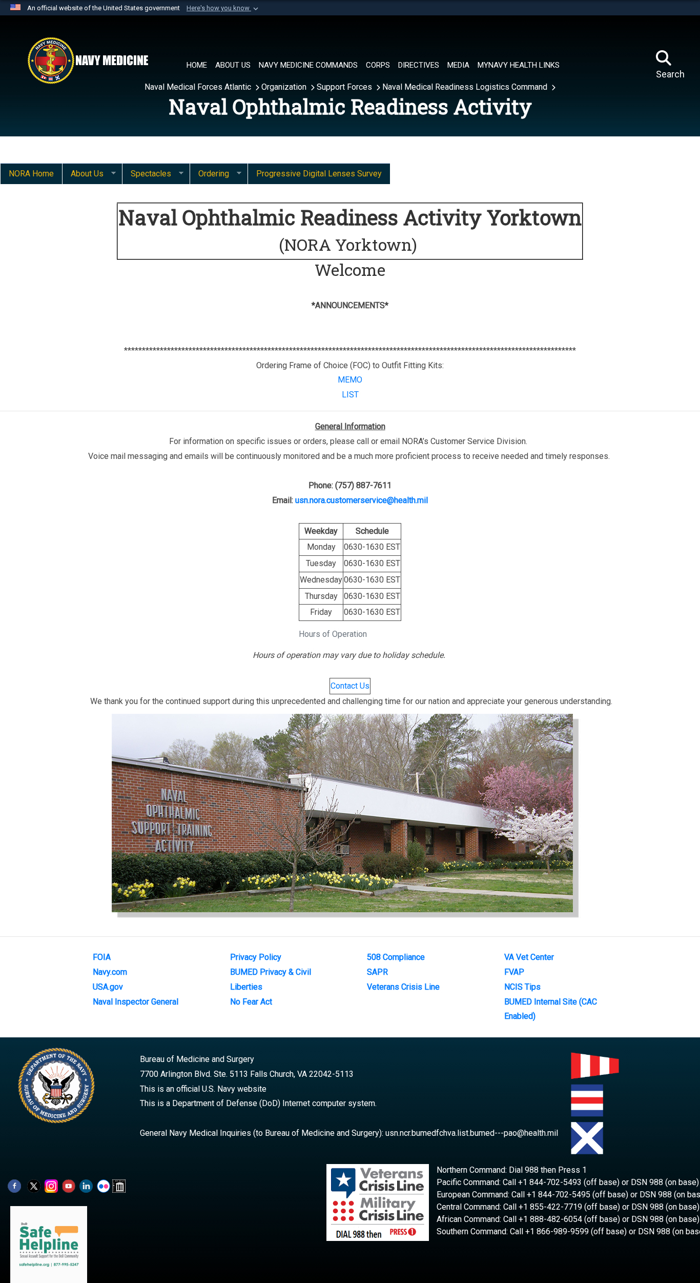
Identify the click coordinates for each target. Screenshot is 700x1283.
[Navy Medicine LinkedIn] (86, 1185)
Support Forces (345, 87)
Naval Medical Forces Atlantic (199, 87)
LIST (350, 394)
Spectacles (146, 174)
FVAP (514, 972)
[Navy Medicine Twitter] (33, 1185)
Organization (284, 87)
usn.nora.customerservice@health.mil (361, 500)
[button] (223, 8)
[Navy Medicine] (88, 60)
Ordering (209, 174)
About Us (83, 174)
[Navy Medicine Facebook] (14, 1185)
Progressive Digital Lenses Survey (319, 173)
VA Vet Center (529, 957)
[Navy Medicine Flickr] (103, 1185)
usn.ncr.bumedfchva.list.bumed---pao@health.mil (471, 1133)
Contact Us (350, 686)
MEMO (350, 380)
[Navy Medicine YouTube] (68, 1185)
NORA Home (31, 173)
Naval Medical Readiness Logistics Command (465, 87)
